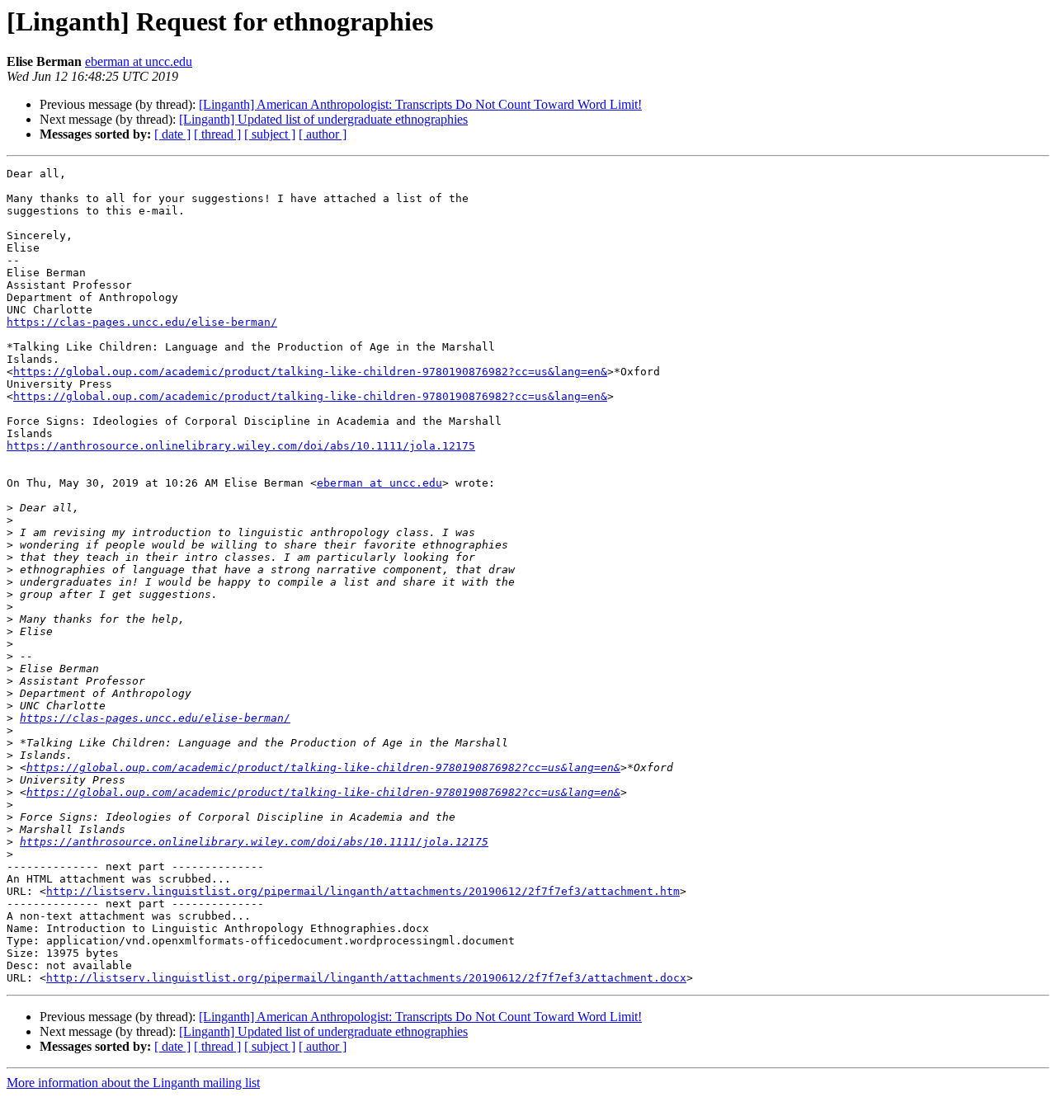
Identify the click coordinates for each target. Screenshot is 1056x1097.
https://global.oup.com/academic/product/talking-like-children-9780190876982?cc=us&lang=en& (310, 371)
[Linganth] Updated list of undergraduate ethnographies (323, 119)
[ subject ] (269, 134)
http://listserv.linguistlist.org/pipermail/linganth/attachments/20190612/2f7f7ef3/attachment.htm (363, 891)
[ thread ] (217, 134)
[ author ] (322, 134)
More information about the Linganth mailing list (133, 1083)
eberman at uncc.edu (138, 61)
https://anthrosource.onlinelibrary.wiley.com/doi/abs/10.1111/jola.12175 (241, 446)
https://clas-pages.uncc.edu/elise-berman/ (142, 322)
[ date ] (172, 134)
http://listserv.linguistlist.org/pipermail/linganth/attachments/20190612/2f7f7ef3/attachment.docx (366, 978)
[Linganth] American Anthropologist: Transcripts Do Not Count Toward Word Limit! (420, 104)
